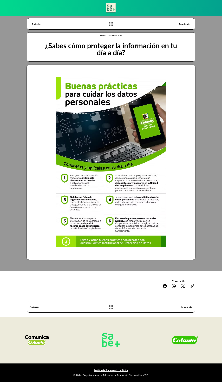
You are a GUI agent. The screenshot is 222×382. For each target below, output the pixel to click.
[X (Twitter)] (183, 286)
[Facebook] (165, 286)
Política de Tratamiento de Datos (111, 370)
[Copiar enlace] (192, 286)
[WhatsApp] (174, 286)
